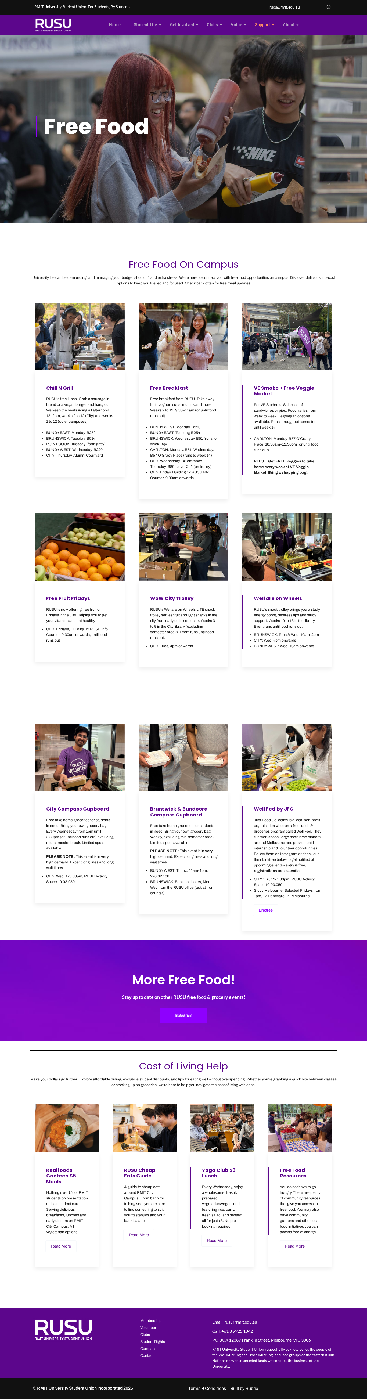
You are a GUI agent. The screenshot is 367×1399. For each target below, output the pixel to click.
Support (262, 24)
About (288, 24)
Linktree (266, 910)
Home (115, 24)
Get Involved (182, 24)
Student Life (145, 24)
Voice (236, 24)
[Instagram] (328, 7)
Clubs (212, 24)
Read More (61, 1246)
